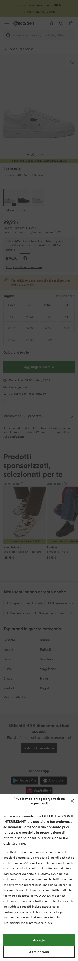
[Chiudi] (72, 801)
